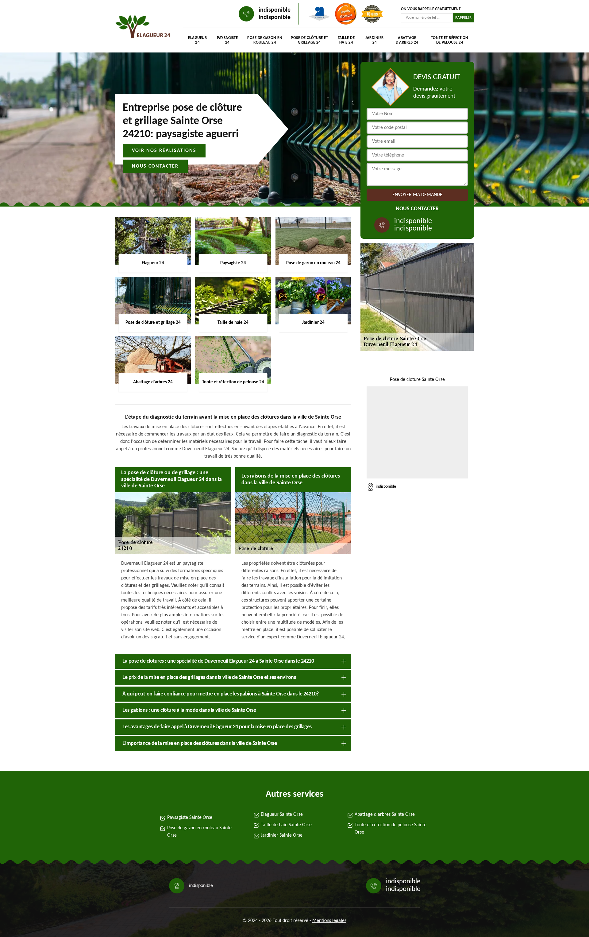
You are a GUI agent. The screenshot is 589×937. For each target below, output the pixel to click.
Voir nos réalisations (164, 150)
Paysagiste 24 (227, 40)
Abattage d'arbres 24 (407, 40)
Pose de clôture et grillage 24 (309, 40)
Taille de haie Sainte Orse (286, 825)
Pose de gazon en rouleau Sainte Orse (199, 832)
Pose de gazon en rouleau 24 (264, 40)
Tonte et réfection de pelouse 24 (449, 40)
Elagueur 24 (197, 40)
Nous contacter (155, 166)
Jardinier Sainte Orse (281, 835)
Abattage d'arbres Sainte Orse (385, 814)
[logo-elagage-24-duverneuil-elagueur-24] (143, 27)
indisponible (275, 10)
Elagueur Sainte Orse (282, 814)
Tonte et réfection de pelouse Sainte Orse (390, 829)
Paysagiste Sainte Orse (189, 817)
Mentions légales (329, 920)
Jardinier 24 (374, 40)
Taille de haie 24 (346, 40)
